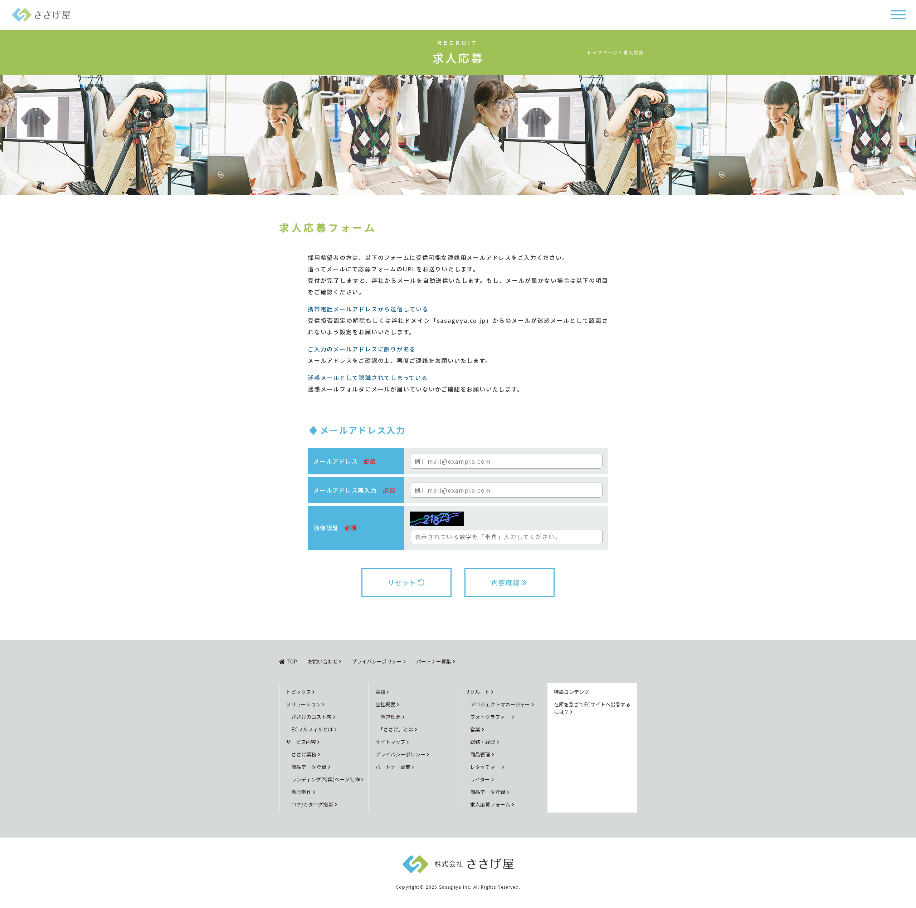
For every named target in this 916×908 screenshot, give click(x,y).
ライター (480, 779)
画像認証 (335, 527)
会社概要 (385, 704)
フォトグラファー (490, 716)
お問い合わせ (323, 661)
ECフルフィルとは (312, 729)
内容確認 (505, 582)
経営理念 (391, 716)
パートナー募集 (433, 661)
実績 (380, 691)
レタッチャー (485, 766)
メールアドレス (344, 461)
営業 (475, 729)
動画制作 (301, 791)
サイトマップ (390, 741)
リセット (402, 582)
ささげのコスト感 (311, 716)
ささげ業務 (303, 754)
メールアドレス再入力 (354, 490)
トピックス (298, 691)
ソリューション (303, 704)
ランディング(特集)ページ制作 (325, 779)
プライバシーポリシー (377, 661)
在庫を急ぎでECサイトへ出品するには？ (592, 708)
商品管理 (480, 754)
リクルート (477, 691)
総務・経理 (482, 741)
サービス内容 (301, 741)
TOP (292, 661)
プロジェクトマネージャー (500, 704)
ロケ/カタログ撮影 (312, 804)
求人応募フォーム (490, 804)
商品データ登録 (308, 766)
